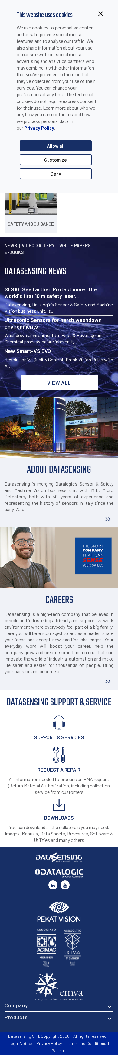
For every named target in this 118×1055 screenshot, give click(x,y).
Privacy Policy (39, 128)
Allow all (55, 146)
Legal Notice (20, 1043)
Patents (59, 1050)
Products (16, 1017)
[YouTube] (65, 884)
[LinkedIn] (52, 884)
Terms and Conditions (86, 1043)
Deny (56, 173)
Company (16, 1005)
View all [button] (59, 383)
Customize (55, 159)
